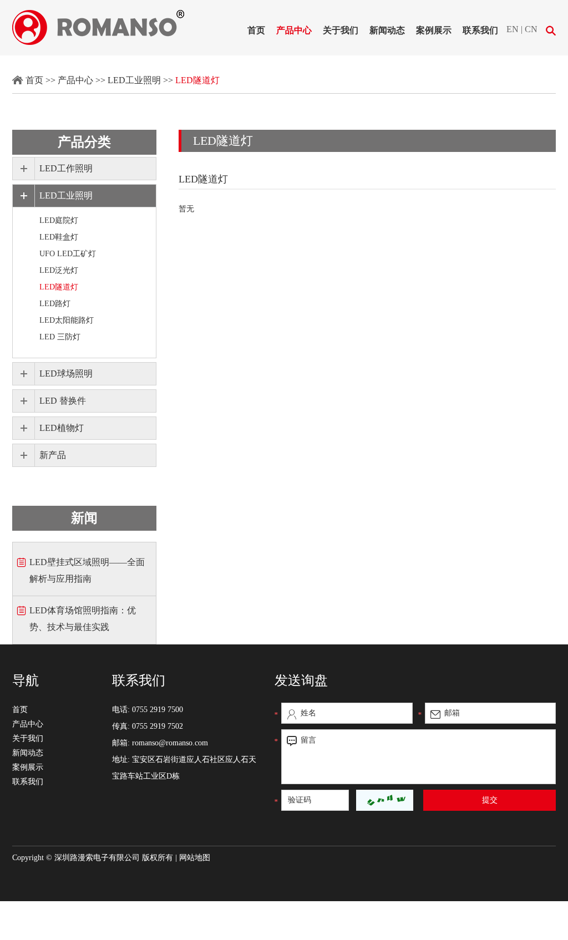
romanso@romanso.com (170, 743)
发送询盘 (301, 680)
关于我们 (340, 30)
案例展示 (434, 30)
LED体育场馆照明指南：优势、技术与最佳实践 (82, 619)
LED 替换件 (62, 400)
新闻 (84, 518)
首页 (256, 30)
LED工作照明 (66, 168)
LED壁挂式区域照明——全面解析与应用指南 (87, 570)
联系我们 (480, 30)
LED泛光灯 (58, 270)
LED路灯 (54, 303)
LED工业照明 (134, 80)
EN (512, 29)
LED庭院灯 (58, 220)
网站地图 (194, 857)
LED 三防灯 (59, 337)
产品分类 (84, 142)
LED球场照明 (66, 373)
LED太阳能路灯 (66, 320)
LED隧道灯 (197, 80)
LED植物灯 (61, 428)
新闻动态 (387, 30)
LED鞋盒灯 (58, 237)
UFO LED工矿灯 (67, 254)
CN (531, 29)
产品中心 (294, 30)
